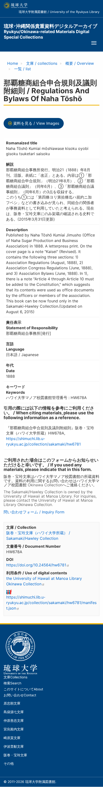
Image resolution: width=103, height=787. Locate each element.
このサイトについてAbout (23, 689)
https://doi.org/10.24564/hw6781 (36, 565)
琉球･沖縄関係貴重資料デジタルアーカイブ (50, 29)
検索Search (12, 683)
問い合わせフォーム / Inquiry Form (34, 512)
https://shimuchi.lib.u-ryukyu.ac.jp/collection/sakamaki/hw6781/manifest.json (51, 603)
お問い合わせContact (20, 695)
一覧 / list (22, 68)
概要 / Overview (79, 63)
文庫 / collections (41, 63)
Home (12, 63)
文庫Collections (15, 677)
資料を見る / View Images (36, 123)
